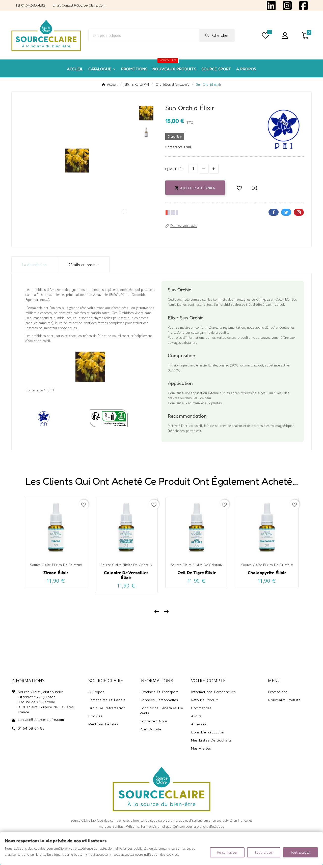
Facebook (273, 212)
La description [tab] (34, 265)
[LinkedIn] (271, 5)
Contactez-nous (154, 721)
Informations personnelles (213, 691)
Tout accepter (300, 852)
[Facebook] (303, 5)
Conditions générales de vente (161, 710)
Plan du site (150, 729)
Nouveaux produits (284, 699)
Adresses (198, 724)
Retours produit (204, 699)
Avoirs (196, 716)
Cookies (95, 716)
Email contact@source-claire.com (79, 5)
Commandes (201, 707)
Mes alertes (201, 748)
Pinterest (299, 212)
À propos (96, 691)
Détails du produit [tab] (83, 265)
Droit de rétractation (106, 707)
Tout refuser (263, 852)
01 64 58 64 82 (31, 728)
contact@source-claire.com (41, 719)
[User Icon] (285, 35)
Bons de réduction (207, 732)
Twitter (286, 212)
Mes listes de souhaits (211, 740)
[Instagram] (287, 5)
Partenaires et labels (106, 699)
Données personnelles (159, 699)
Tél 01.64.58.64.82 (30, 5)
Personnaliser (227, 852)
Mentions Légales (103, 724)
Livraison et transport (159, 691)
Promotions (278, 691)
